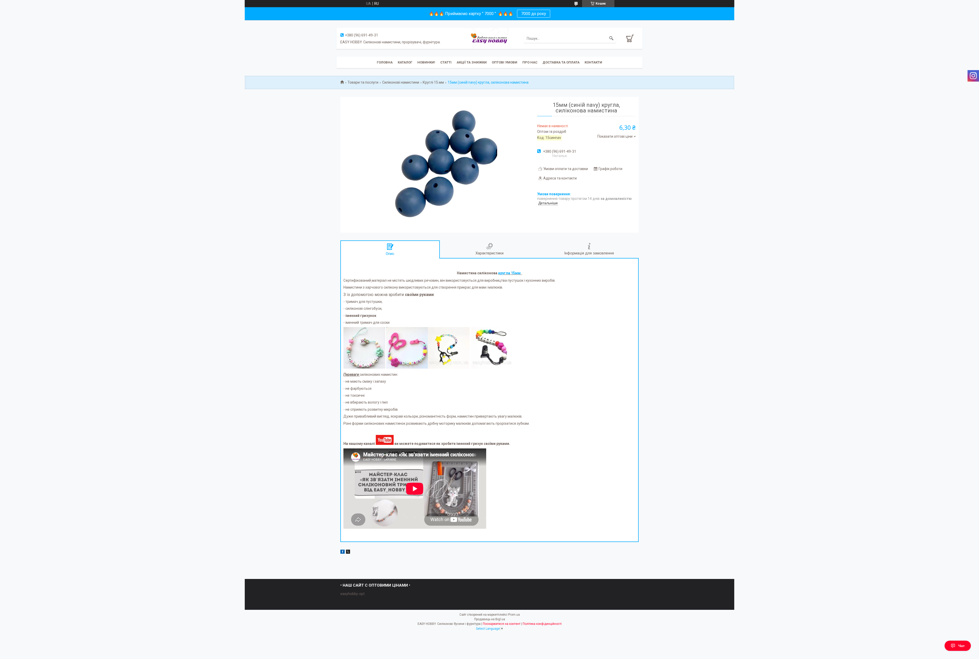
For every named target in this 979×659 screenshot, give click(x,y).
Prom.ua (514, 614)
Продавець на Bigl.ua (489, 619)
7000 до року (533, 13)
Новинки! (426, 62)
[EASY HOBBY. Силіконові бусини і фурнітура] (489, 38)
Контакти (593, 62)
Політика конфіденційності (542, 624)
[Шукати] (611, 38)
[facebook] (342, 552)
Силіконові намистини (400, 82)
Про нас (529, 62)
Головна (385, 62)
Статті (446, 62)
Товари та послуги (362, 82)
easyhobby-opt (352, 594)
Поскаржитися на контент (501, 624)
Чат (961, 646)
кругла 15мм (509, 273)
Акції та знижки (472, 62)
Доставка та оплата (561, 62)
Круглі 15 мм (433, 82)
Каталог (405, 62)
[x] (348, 552)
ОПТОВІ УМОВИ (504, 62)
